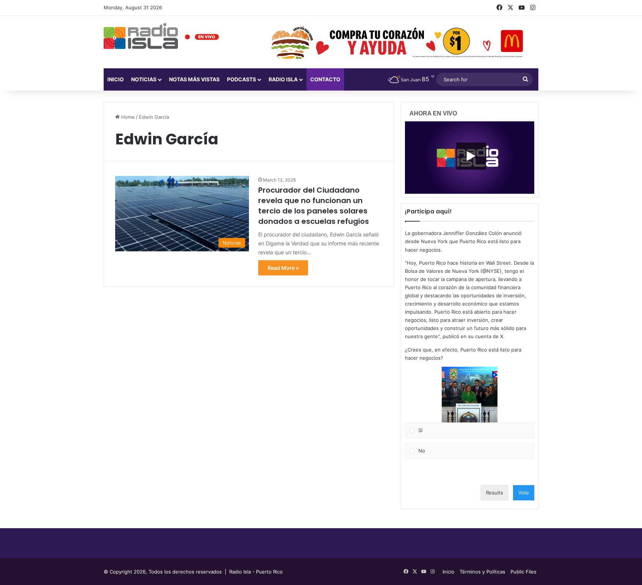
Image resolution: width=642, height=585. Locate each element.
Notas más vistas (194, 79)
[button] (469, 394)
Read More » (283, 268)
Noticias (143, 79)
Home (127, 117)
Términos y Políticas (482, 572)
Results (494, 493)
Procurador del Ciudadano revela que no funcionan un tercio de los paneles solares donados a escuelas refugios (313, 205)
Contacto (325, 79)
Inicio (115, 79)
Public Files (523, 572)
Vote (523, 493)
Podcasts (241, 79)
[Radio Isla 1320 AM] (141, 36)
